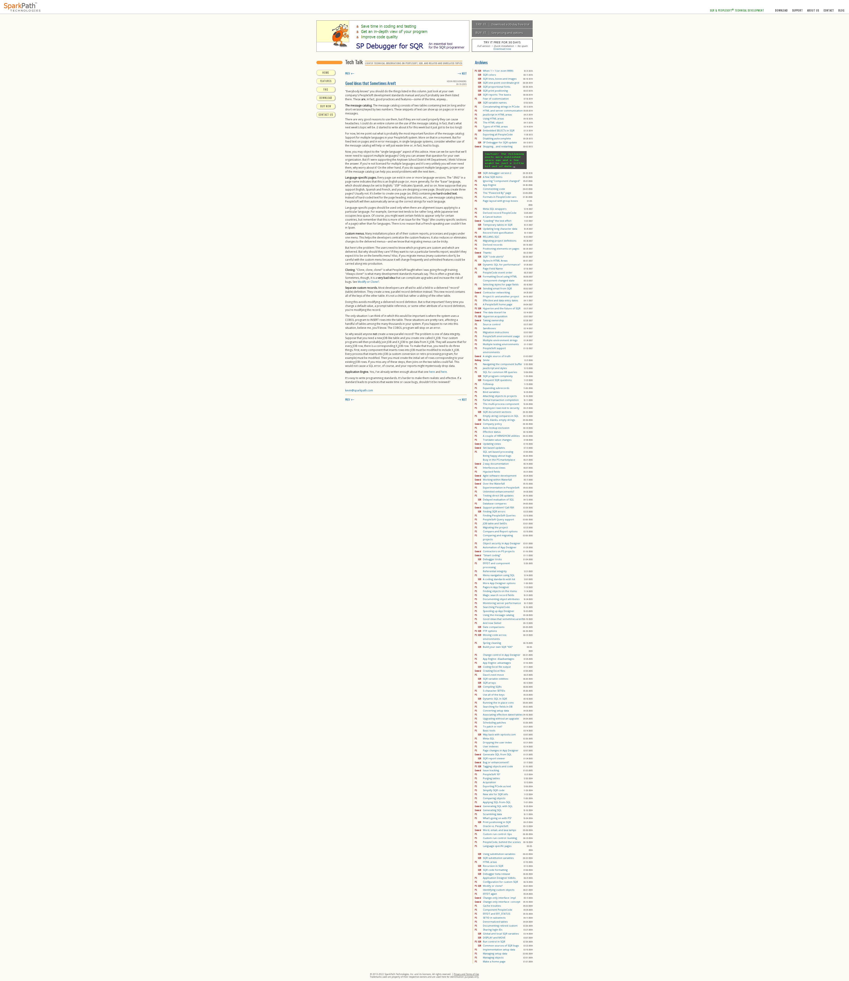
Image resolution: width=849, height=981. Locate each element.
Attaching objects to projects (500, 396)
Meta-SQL (488, 738)
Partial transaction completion (501, 400)
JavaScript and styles (495, 368)
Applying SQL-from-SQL (497, 802)
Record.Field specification (498, 232)
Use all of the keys (493, 694)
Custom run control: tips (497, 834)
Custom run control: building (500, 838)
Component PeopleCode (497, 909)
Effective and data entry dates (500, 300)
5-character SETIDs (494, 690)
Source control (492, 324)
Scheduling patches (494, 722)
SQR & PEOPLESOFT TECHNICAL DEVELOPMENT (737, 10)
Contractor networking (496, 292)
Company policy (492, 423)
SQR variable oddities (495, 678)
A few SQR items (492, 177)
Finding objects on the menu (500, 591)
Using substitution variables (499, 854)
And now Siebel (492, 623)
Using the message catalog (498, 615)
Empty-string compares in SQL (501, 415)
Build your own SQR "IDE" (498, 646)
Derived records (492, 244)
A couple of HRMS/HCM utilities (501, 435)
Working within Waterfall (497, 479)
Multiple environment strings (500, 340)
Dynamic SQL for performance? (501, 264)
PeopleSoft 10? (491, 774)
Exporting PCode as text (497, 786)
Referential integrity (495, 571)
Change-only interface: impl (499, 897)
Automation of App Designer (499, 547)
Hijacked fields (491, 471)
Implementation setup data (499, 949)
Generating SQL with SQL (498, 806)
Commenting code (494, 188)
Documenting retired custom (500, 925)
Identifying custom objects (498, 889)
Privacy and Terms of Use (466, 974)
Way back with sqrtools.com (499, 734)
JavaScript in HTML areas (497, 114)
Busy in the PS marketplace (499, 459)
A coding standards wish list (499, 579)
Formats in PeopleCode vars (499, 196)
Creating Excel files (494, 670)
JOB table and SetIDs (495, 523)
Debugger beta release (496, 873)
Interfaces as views (494, 467)
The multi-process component (501, 404)
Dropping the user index (497, 742)
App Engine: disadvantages (498, 658)
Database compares (494, 503)
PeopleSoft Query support (498, 519)
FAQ (325, 89)
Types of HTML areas (495, 126)
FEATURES (325, 81)
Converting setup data (496, 710)
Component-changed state (498, 280)
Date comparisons (493, 627)
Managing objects (493, 957)
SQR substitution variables (498, 858)
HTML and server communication (503, 110)
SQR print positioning (495, 90)
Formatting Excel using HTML (500, 276)
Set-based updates (494, 447)
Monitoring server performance (502, 603)
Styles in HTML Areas (495, 260)
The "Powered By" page (497, 192)
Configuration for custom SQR (500, 881)
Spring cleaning (492, 642)
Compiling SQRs (492, 686)
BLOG (841, 10)
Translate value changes (497, 439)
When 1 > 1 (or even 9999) (498, 70)
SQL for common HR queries (500, 372)
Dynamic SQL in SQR (495, 698)
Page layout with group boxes (500, 200)
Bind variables (491, 392)
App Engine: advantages (497, 662)
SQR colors (489, 74)
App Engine (489, 185)
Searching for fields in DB (497, 706)
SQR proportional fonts (496, 86)
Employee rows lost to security (501, 408)
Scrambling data (492, 814)
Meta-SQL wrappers (494, 208)
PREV (349, 73)
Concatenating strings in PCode (501, 106)
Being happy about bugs (497, 455)
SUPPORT (797, 10)
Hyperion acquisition (495, 316)
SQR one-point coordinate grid (501, 82)
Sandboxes (489, 328)
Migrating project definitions (499, 240)
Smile (486, 360)
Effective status (492, 431)
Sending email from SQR (497, 288)
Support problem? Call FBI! (498, 507)
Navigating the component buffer (502, 364)
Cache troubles (492, 905)
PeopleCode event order (497, 272)
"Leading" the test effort (497, 220)
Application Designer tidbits (499, 877)
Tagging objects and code (498, 766)
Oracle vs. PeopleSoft (495, 826)
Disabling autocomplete (497, 138)
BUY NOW (325, 106)
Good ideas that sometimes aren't (503, 619)
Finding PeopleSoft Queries (499, 515)
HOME (325, 72)
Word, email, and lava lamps (499, 830)
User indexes (490, 746)
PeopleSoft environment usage (501, 336)
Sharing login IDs (492, 929)
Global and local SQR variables (501, 933)
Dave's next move (493, 674)
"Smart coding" (492, 555)
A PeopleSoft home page (497, 304)
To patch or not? (492, 726)
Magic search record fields (498, 595)
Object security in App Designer (501, 543)
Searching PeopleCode (496, 607)
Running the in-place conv (498, 702)
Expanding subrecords (496, 388)
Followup (488, 384)
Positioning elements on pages (501, 248)
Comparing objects (494, 798)
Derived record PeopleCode (499, 212)
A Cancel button (492, 216)
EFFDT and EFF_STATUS (496, 913)
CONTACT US (326, 114)
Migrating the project (495, 527)
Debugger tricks (492, 559)
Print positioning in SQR (497, 822)
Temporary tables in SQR (497, 224)
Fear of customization (496, 98)
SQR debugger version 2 (497, 173)
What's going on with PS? (497, 818)
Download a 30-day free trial (502, 24)
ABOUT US (813, 10)
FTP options (490, 631)
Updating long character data (500, 228)
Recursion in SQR (493, 866)
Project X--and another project (501, 296)
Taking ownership (493, 320)
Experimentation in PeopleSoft (501, 487)
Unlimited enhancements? (498, 491)
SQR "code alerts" (493, 256)
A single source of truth (497, 356)
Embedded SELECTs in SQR (498, 130)
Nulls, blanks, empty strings (499, 419)
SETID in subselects (494, 917)
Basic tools (489, 730)
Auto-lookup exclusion (496, 427)
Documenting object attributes (501, 599)
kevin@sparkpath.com (359, 390)
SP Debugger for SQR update (500, 142)
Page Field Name (493, 268)
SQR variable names (495, 102)
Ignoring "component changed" (501, 181)
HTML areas (490, 862)
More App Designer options (499, 583)
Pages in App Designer (496, 587)
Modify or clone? (493, 885)
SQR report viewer (494, 758)
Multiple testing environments (501, 344)
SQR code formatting (495, 869)
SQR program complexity (498, 376)
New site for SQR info (495, 794)
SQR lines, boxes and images (499, 78)
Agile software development (499, 475)
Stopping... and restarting (497, 146)
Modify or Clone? (368, 282)
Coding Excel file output (497, 666)
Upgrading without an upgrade (501, 718)
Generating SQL (492, 810)
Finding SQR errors (494, 511)
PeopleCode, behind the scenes (502, 842)
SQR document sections (497, 412)
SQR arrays (489, 682)
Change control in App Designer (501, 654)
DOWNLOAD (781, 10)
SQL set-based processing (498, 451)
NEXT (462, 73)
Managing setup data (495, 953)
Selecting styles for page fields (500, 284)
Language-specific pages (497, 846)
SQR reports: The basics (497, 94)
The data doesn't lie (494, 312)
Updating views (492, 443)
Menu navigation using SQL (499, 575)
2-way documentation (496, 463)
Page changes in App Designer (500, 750)
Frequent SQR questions (497, 380)
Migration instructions (496, 332)
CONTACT (829, 10)
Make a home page (494, 961)
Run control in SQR (494, 941)
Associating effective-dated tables (502, 714)
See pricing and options (498, 33)
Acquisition (489, 782)
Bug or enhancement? (496, 762)
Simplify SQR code (494, 790)
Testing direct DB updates (498, 495)
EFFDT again (490, 893)
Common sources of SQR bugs (501, 945)
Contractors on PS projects (498, 551)
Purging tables (491, 778)
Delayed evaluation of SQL (498, 499)
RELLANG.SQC (491, 236)
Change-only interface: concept (501, 901)
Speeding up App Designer (498, 611)
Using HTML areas (493, 118)
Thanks (487, 252)
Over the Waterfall (494, 483)
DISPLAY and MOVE (494, 937)
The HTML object (493, 122)
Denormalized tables (495, 921)
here (432, 372)
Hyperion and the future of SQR (501, 308)
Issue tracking (491, 770)
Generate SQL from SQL (497, 754)
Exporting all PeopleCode (498, 134)
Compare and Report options (500, 531)
